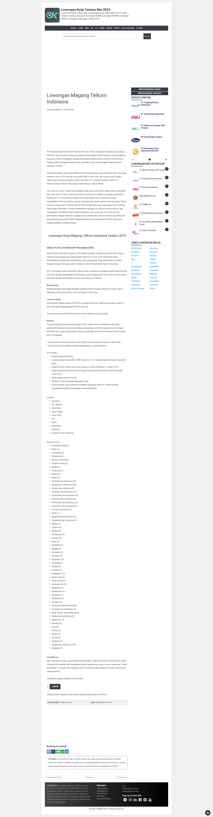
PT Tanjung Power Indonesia (150, 179)
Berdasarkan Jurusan (149, 93)
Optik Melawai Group (147, 196)
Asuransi (153, 252)
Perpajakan (154, 281)
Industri (153, 263)
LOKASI (139, 28)
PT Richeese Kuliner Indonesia (151, 213)
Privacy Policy (102, 794)
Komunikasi (136, 274)
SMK (87, 28)
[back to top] (208, 813)
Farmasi (153, 255)
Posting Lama (122, 777)
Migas (134, 277)
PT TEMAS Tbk (145, 204)
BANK (102, 28)
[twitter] (145, 799)
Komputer (154, 270)
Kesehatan (154, 266)
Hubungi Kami (102, 791)
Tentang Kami (102, 788)
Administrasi (136, 248)
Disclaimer (101, 796)
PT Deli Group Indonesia (148, 187)
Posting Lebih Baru (53, 777)
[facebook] (140, 799)
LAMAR (55, 686)
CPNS (116, 28)
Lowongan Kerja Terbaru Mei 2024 (85, 9)
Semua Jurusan (137, 288)
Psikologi (135, 285)
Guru (133, 259)
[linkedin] (135, 799)
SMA (81, 28)
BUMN (109, 28)
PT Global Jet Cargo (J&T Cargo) (152, 170)
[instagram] (130, 799)
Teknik (152, 288)
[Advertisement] (106, 62)
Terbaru (73, 28)
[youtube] (150, 799)
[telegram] (125, 799)
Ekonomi (135, 255)
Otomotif (153, 277)
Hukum (153, 259)
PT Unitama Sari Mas (147, 230)
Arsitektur (135, 252)
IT (132, 263)
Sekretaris (154, 285)
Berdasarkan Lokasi (149, 89)
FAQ (124, 786)
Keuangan (135, 270)
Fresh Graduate (127, 28)
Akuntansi (154, 248)
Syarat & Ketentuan (104, 799)
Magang (153, 274)
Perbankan (135, 281)
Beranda (89, 777)
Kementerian (136, 266)
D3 (92, 28)
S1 (96, 28)
